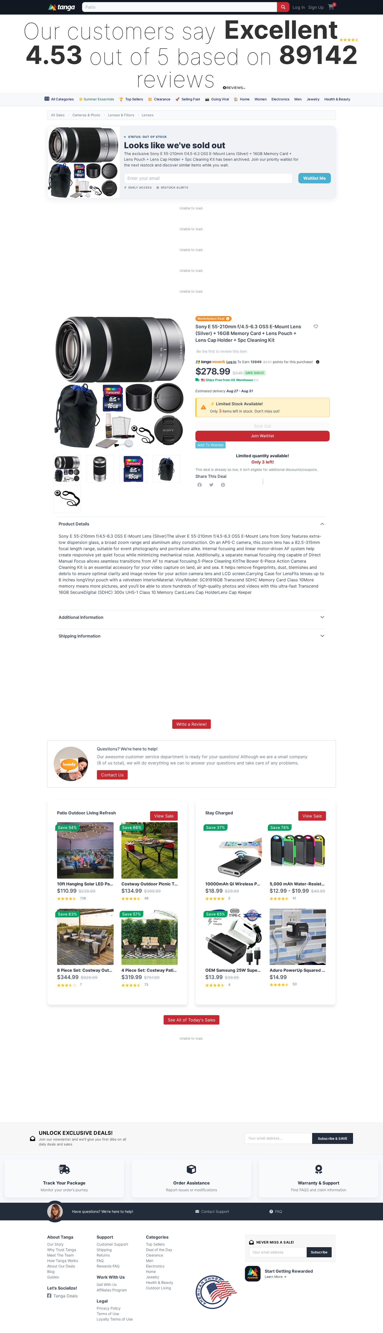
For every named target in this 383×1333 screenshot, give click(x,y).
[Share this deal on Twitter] (212, 484)
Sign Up (316, 7)
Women (261, 99)
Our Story (55, 1244)
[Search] (283, 7)
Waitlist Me (314, 178)
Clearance (159, 99)
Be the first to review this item (221, 351)
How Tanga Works (62, 1260)
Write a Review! (191, 724)
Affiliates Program (112, 1290)
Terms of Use (108, 1313)
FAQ (278, 1211)
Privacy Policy (109, 1308)
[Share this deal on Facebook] (200, 484)
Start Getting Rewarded (289, 1271)
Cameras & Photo (86, 115)
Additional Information (81, 617)
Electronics (280, 99)
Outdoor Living (158, 1288)
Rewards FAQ (108, 1266)
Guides (53, 1277)
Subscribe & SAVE (332, 1138)
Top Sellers (131, 99)
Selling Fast (187, 99)
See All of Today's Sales (191, 1019)
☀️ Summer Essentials (96, 99)
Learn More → (276, 1277)
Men (298, 99)
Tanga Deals (65, 1295)
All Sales (58, 115)
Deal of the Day (159, 1249)
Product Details (74, 523)
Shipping (104, 1249)
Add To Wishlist (210, 445)
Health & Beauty (337, 99)
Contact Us (112, 774)
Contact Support (215, 1211)
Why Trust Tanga (61, 1249)
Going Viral (217, 99)
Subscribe (319, 1252)
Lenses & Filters (121, 115)
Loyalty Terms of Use (115, 1319)
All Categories (62, 99)
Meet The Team (60, 1255)
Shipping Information (80, 636)
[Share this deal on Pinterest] (224, 484)
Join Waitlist (262, 435)
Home (242, 99)
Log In (299, 7)
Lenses (147, 115)
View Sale (164, 816)
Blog (51, 1271)
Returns (103, 1255)
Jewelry (313, 99)
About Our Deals (61, 1266)
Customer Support (112, 1244)
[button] (318, 361)
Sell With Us (107, 1284)
